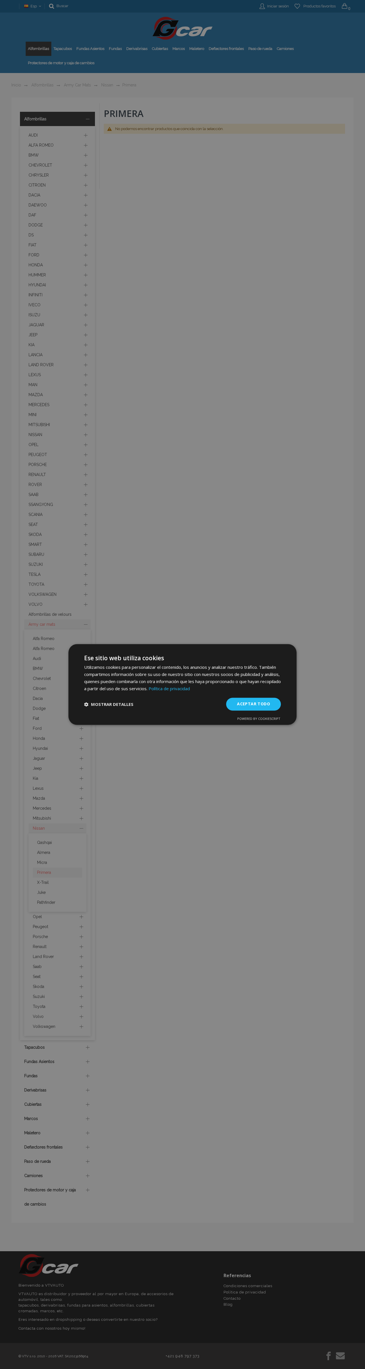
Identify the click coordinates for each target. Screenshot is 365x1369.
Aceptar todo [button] (253, 704)
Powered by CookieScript (258, 719)
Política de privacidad (169, 688)
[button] (108, 704)
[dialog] (182, 684)
